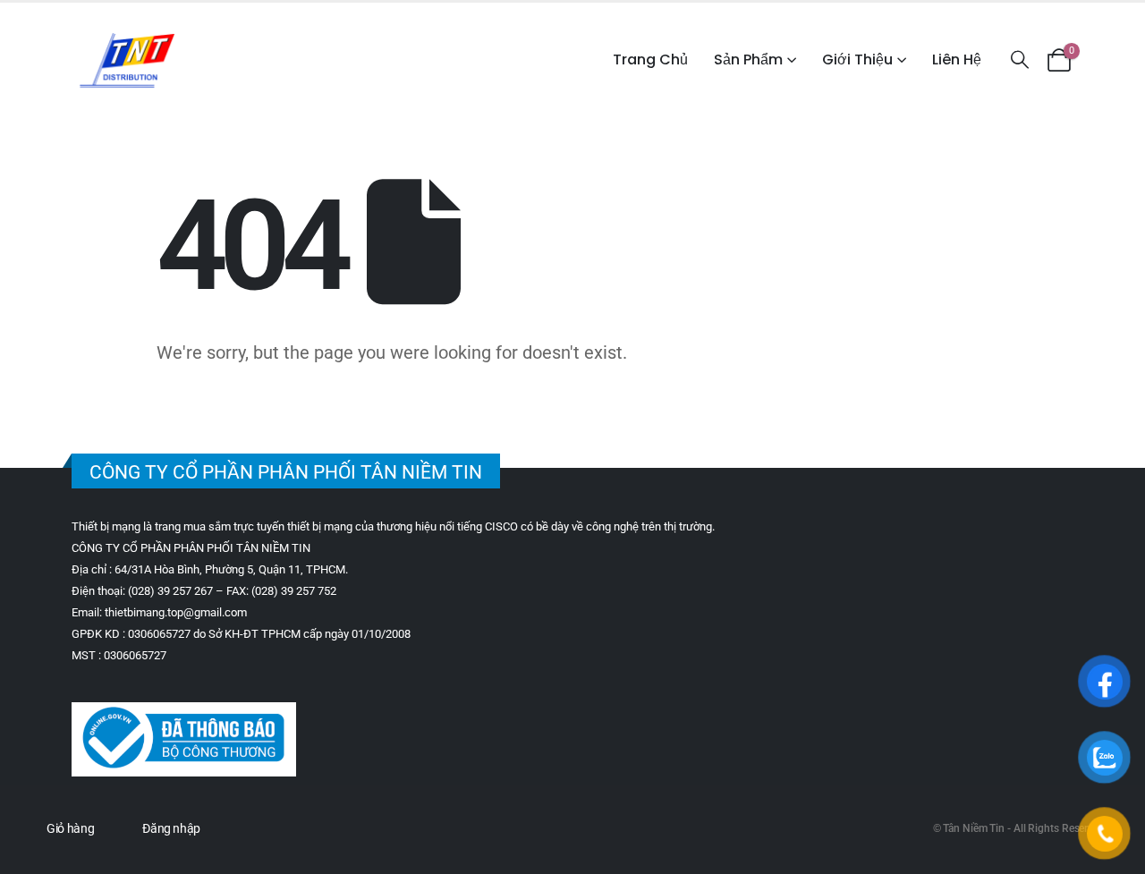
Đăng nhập (171, 828)
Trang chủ (650, 59)
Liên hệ (956, 59)
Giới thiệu (857, 59)
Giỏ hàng (70, 828)
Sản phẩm (748, 59)
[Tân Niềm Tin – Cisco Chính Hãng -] (127, 60)
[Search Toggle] (1019, 59)
